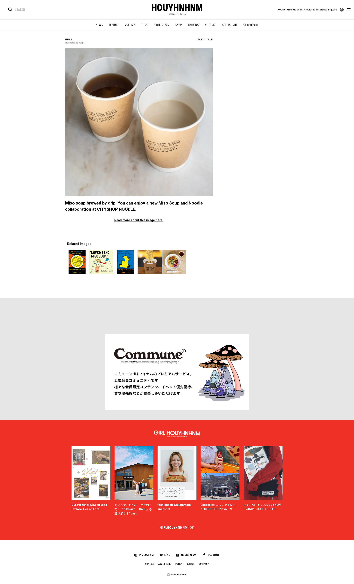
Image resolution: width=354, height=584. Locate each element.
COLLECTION (161, 25)
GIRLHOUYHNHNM (177, 528)
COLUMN (130, 25)
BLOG (145, 25)
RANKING (193, 25)
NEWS (99, 25)
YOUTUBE (210, 25)
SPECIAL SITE (229, 25)
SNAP (178, 25)
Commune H (250, 25)
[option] (90, 481)
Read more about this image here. (138, 220)
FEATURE (114, 25)
